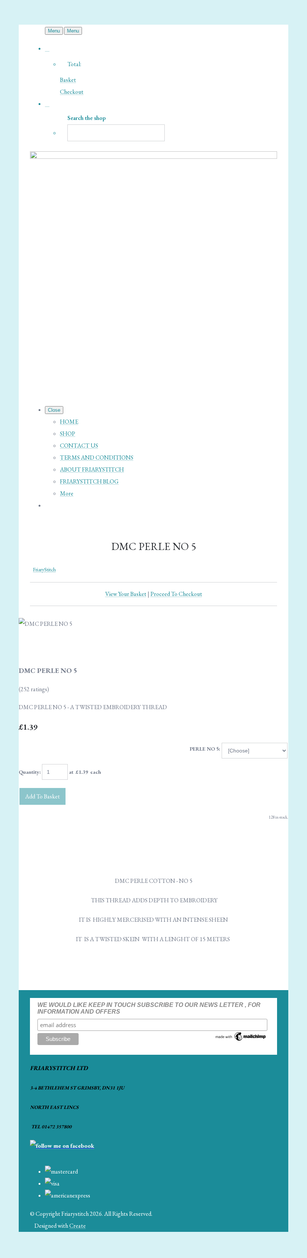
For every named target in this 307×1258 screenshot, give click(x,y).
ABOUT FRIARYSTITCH (92, 469)
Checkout (71, 92)
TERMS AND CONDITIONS (96, 457)
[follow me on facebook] (62, 1146)
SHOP (67, 434)
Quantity (29, 772)
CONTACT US (79, 445)
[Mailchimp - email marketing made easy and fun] (241, 1040)
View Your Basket (125, 594)
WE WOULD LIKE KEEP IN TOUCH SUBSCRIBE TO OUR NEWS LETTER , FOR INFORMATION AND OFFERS (149, 1008)
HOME (69, 422)
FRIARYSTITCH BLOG (89, 481)
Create (77, 1226)
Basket (68, 80)
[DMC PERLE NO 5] (31, 647)
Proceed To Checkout (176, 594)
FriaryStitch (44, 569)
